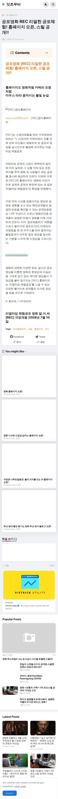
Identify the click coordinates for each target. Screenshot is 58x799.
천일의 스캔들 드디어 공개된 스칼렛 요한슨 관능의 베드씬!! (37, 665)
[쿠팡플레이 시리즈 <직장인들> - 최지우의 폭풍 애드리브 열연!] (15, 761)
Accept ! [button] (10, 793)
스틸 (30, 329)
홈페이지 (38, 329)
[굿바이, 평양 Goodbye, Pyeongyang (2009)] (10, 678)
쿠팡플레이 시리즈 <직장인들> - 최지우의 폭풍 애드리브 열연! (14, 773)
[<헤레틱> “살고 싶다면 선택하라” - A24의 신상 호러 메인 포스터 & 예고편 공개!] (43, 728)
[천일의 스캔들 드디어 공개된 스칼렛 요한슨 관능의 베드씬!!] (10, 667)
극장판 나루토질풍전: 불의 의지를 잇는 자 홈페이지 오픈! (28, 480)
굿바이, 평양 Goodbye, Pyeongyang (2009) (31, 677)
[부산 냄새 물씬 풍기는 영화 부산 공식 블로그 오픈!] (29, 507)
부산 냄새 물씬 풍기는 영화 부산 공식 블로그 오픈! (27, 526)
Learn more (20, 786)
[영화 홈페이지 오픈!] (29, 372)
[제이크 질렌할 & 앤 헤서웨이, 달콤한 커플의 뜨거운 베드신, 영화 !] (10, 702)
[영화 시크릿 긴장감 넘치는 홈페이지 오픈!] (29, 416)
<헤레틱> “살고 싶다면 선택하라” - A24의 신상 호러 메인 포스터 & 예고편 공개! (42, 742)
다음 (6, 565)
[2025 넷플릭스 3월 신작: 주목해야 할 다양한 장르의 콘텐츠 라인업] (15, 728)
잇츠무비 (13, 4)
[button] (4, 4)
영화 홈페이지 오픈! (13, 391)
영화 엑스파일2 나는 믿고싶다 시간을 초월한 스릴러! (27, 659)
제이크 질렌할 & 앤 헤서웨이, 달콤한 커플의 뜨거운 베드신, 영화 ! (37, 700)
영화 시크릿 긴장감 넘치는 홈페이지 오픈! (23, 435)
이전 (51, 565)
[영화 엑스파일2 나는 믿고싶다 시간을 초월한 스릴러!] (29, 638)
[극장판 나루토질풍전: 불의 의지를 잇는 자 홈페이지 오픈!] (29, 460)
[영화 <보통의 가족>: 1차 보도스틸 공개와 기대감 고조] (10, 690)
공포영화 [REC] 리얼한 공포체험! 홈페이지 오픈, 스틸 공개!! (28, 68)
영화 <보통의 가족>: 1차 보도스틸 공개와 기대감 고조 (37, 689)
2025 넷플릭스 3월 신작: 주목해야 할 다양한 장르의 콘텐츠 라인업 (14, 741)
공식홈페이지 (11, 15)
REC (47, 329)
